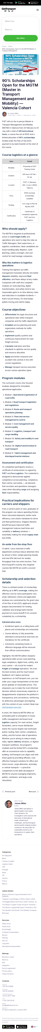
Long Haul (5, 943)
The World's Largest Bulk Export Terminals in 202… (19, 907)
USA (3, 867)
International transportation (11, 946)
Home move (6, 926)
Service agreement (8, 968)
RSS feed (5, 913)
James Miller (20, 803)
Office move (6, 924)
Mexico (4, 884)
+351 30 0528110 (7, 991)
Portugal (5, 870)
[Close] (37, 2)
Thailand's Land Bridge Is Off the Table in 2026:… (19, 899)
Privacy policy (7, 971)
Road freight (6, 929)
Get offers (21, 38)
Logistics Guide (7, 864)
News (10, 46)
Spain (4, 872)
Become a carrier (8, 957)
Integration (5, 965)
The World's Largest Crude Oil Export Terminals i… (19, 904)
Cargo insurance (8, 974)
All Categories (7, 855)
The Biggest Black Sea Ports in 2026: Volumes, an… (20, 902)
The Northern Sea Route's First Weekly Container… (20, 910)
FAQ (3, 962)
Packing (5, 938)
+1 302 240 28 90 (8, 1000)
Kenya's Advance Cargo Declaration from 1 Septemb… (17, 895)
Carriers (5, 878)
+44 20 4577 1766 (8, 996)
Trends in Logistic (8, 861)
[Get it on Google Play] (8, 1027)
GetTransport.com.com (11, 707)
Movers (4, 935)
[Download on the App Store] (21, 1027)
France (4, 881)
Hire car (5, 941)
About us (5, 960)
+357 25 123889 (7, 986)
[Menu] (37, 10)
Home (4, 46)
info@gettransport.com (10, 1005)
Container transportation (10, 932)
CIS (3, 875)
